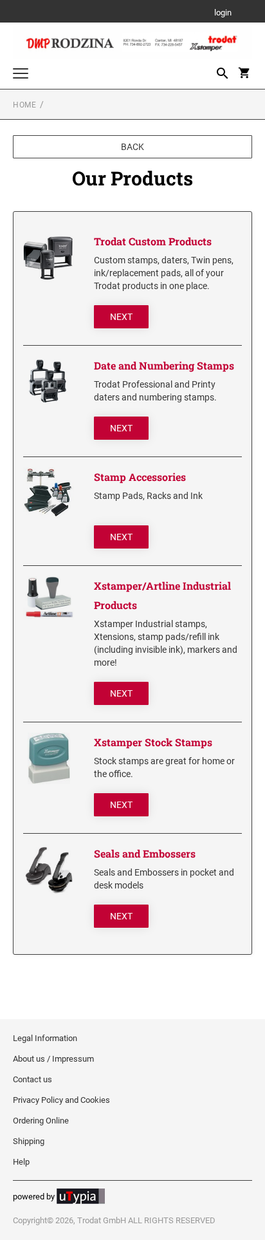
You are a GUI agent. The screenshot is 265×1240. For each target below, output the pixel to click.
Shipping (28, 1141)
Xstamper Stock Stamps (153, 742)
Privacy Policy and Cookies (61, 1100)
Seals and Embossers (145, 853)
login (223, 13)
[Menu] (21, 75)
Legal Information (45, 1038)
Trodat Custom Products (153, 241)
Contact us (32, 1079)
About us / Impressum (53, 1059)
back (132, 147)
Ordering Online (41, 1120)
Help (21, 1162)
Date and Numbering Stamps (164, 365)
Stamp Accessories (140, 477)
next (121, 317)
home (24, 104)
